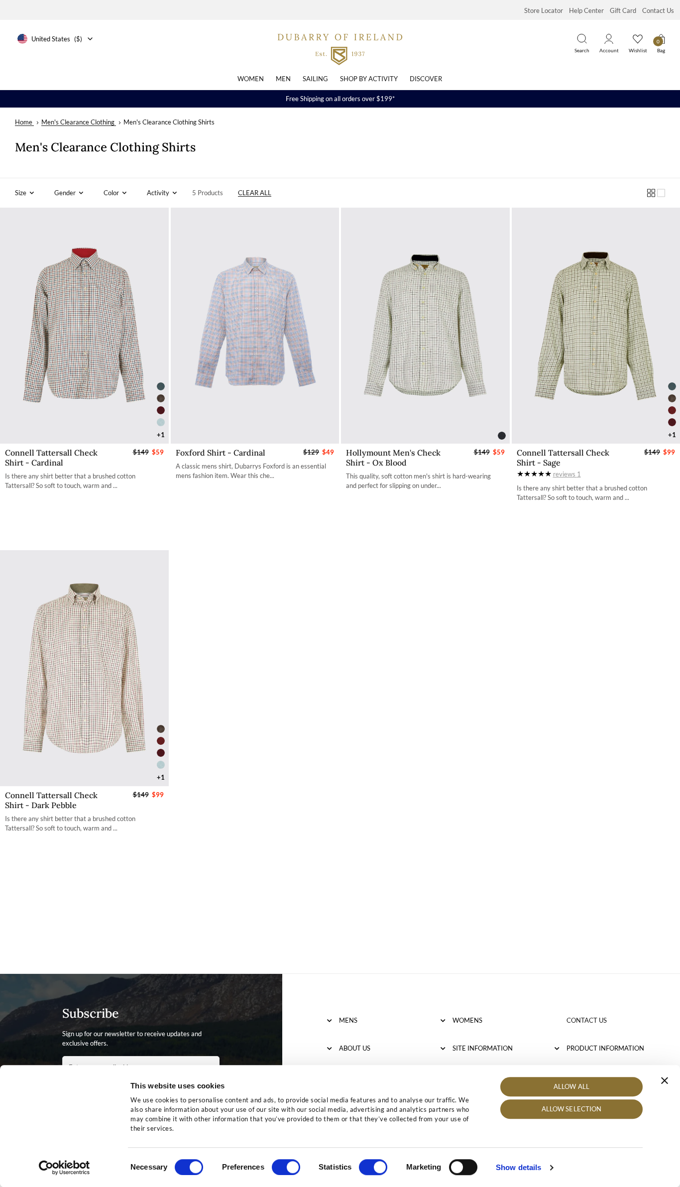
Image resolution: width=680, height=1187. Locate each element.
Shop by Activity (369, 79)
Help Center (586, 10)
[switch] (286, 1167)
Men (283, 79)
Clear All (254, 193)
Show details (518, 1167)
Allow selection (572, 1109)
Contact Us (658, 10)
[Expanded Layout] (661, 193)
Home (23, 122)
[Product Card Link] (84, 326)
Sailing (315, 79)
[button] (24, 193)
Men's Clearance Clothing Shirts (169, 122)
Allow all (571, 1086)
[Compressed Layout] (651, 193)
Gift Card (623, 10)
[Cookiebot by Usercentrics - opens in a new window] (64, 1167)
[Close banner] (664, 1080)
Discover (426, 79)
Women (250, 79)
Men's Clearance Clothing (77, 122)
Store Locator (543, 10)
